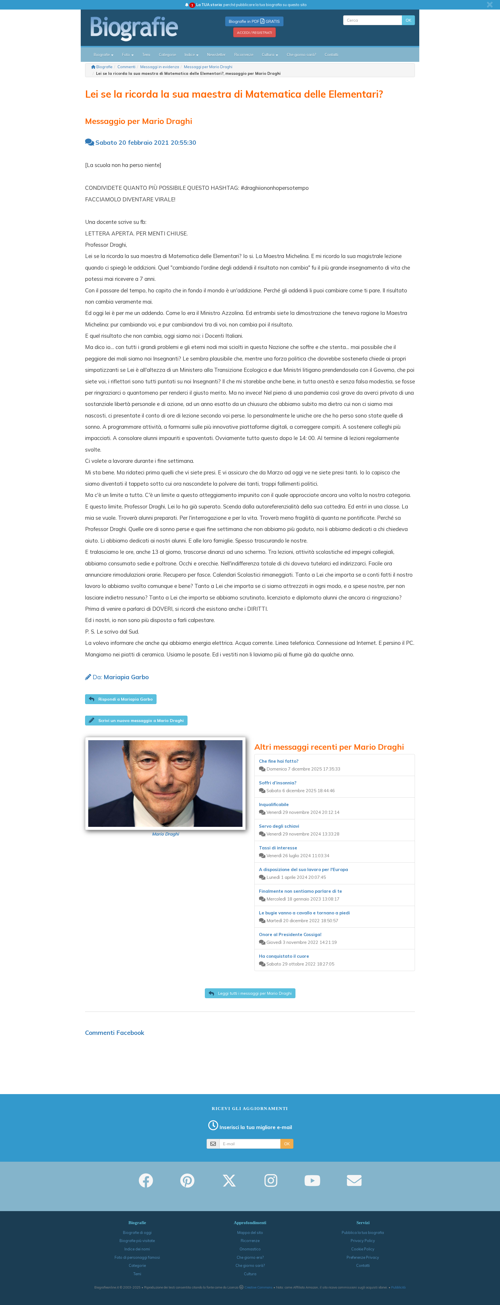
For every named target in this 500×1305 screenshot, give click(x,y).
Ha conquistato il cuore (284, 956)
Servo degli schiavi (279, 826)
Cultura (250, 1273)
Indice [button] (190, 54)
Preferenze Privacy (363, 1257)
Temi (146, 54)
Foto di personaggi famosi (137, 1257)
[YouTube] (312, 1184)
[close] (489, 4)
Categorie (167, 54)
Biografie (104, 66)
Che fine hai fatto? (278, 761)
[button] (121, 699)
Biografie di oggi (137, 1232)
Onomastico (250, 1249)
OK (408, 20)
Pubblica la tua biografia (363, 1232)
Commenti (126, 66)
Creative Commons (259, 1287)
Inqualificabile (274, 804)
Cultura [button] (268, 54)
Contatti (331, 54)
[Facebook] (146, 1184)
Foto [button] (126, 54)
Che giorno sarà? (301, 54)
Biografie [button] (102, 54)
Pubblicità (398, 1287)
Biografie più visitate (137, 1240)
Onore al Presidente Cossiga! (290, 934)
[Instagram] (270, 1184)
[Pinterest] (187, 1184)
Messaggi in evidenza (159, 66)
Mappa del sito (250, 1232)
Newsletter (216, 54)
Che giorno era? (250, 1257)
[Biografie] (141, 28)
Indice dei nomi (137, 1249)
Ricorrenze (243, 54)
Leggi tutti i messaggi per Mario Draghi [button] (254, 993)
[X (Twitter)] (229, 1184)
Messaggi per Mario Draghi (208, 66)
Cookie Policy (362, 1249)
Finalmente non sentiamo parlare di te (300, 891)
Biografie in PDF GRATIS (254, 21)
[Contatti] (354, 1184)
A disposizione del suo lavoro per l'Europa (303, 869)
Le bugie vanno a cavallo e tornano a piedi (304, 913)
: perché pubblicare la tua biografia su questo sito (249, 4)
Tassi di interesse (278, 848)
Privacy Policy (363, 1240)
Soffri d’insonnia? (277, 783)
